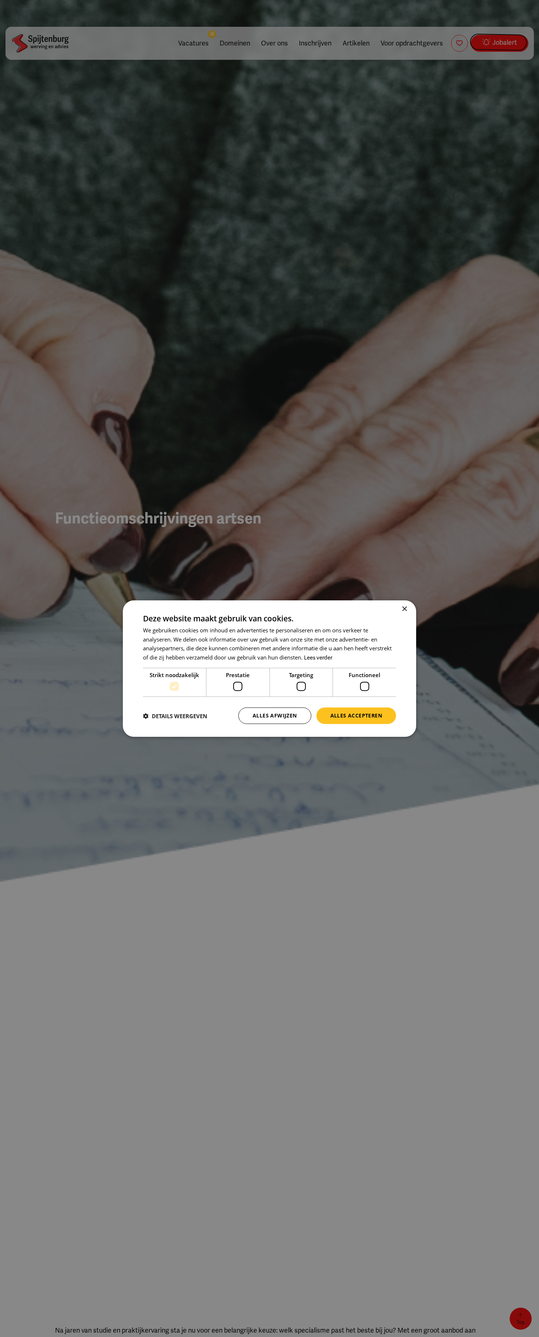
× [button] (404, 608)
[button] (175, 715)
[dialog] (269, 668)
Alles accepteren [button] (356, 715)
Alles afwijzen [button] (275, 715)
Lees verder (318, 657)
